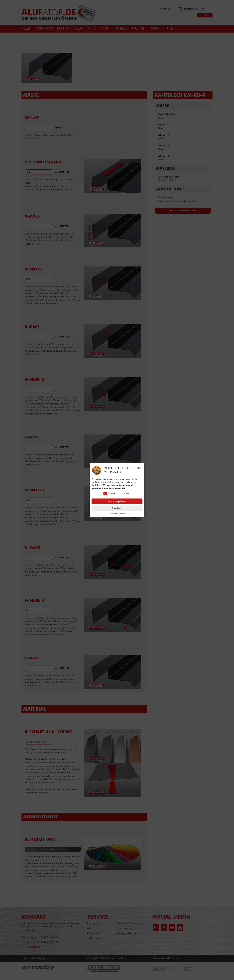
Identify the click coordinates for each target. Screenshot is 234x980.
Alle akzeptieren (117, 501)
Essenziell (111, 493)
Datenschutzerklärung (117, 513)
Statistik (127, 493)
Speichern (117, 508)
